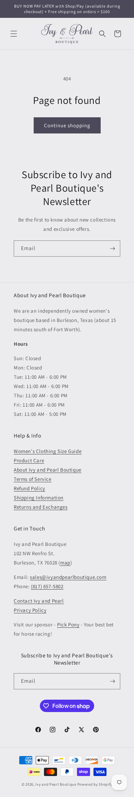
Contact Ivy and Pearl (39, 600)
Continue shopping (67, 125)
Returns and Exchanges (41, 507)
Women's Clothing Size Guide (47, 451)
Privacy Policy (30, 610)
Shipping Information (39, 497)
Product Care (29, 460)
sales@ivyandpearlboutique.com (68, 577)
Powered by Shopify (95, 784)
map (65, 562)
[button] (13, 33)
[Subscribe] (112, 248)
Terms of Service (33, 479)
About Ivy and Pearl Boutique (47, 469)
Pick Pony (68, 624)
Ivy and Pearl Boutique (55, 784)
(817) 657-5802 (47, 586)
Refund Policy (29, 488)
